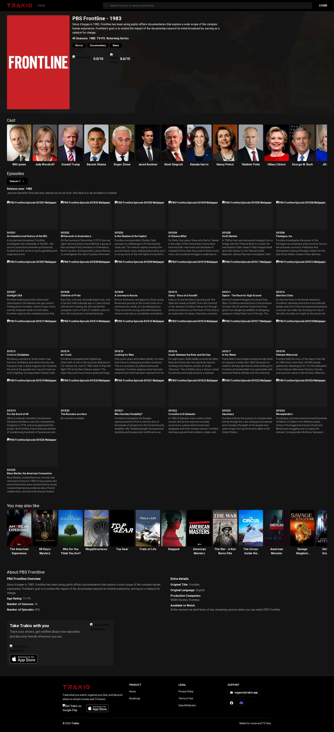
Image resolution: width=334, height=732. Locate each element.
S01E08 (65, 292)
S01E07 (11, 292)
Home (41, 5)
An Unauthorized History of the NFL (27, 236)
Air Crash (66, 354)
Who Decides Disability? (128, 414)
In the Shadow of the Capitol (131, 236)
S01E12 (280, 292)
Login (323, 5)
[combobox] (17, 181)
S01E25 (11, 470)
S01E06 (280, 232)
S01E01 (11, 232)
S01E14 (65, 351)
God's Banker (229, 236)
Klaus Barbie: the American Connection (29, 473)
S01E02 (65, 232)
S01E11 (226, 292)
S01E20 (65, 410)
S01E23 (226, 410)
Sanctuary (228, 414)
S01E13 (11, 351)
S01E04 (172, 232)
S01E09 (119, 292)
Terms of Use (185, 698)
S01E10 (172, 292)
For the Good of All (18, 414)
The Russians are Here (74, 414)
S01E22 (172, 410)
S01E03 (119, 232)
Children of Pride (71, 295)
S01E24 (280, 410)
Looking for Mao (124, 354)
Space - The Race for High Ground (241, 295)
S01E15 (119, 351)
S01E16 (172, 351)
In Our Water (229, 354)
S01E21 (119, 410)
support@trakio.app (246, 692)
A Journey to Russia (126, 295)
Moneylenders (284, 414)
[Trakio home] (76, 687)
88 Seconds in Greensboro (76, 236)
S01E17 (226, 351)
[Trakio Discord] (241, 703)
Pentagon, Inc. (284, 236)
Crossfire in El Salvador (182, 414)
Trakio (75, 723)
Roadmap (134, 698)
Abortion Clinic (284, 295)
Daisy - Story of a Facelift (182, 295)
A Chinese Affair (177, 236)
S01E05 (226, 232)
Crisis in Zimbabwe (18, 354)
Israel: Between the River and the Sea (189, 354)
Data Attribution (187, 705)
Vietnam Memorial (286, 354)
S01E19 (11, 410)
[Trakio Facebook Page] (231, 703)
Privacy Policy (185, 691)
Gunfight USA (14, 295)
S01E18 (280, 351)
